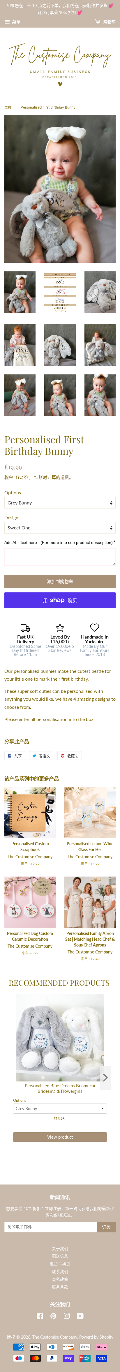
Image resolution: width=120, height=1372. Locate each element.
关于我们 (60, 1248)
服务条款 (60, 1287)
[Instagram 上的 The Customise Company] (66, 1317)
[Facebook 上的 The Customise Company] (39, 1317)
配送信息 (60, 1256)
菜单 (15, 21)
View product (60, 1137)
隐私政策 (60, 1279)
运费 (64, 477)
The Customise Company (54, 1337)
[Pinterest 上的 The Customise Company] (53, 1317)
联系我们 (60, 1271)
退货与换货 (60, 1264)
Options (12, 492)
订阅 (106, 1227)
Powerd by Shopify (96, 1337)
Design (11, 517)
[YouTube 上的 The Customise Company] (80, 1317)
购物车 (109, 21)
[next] (105, 1078)
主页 (7, 107)
